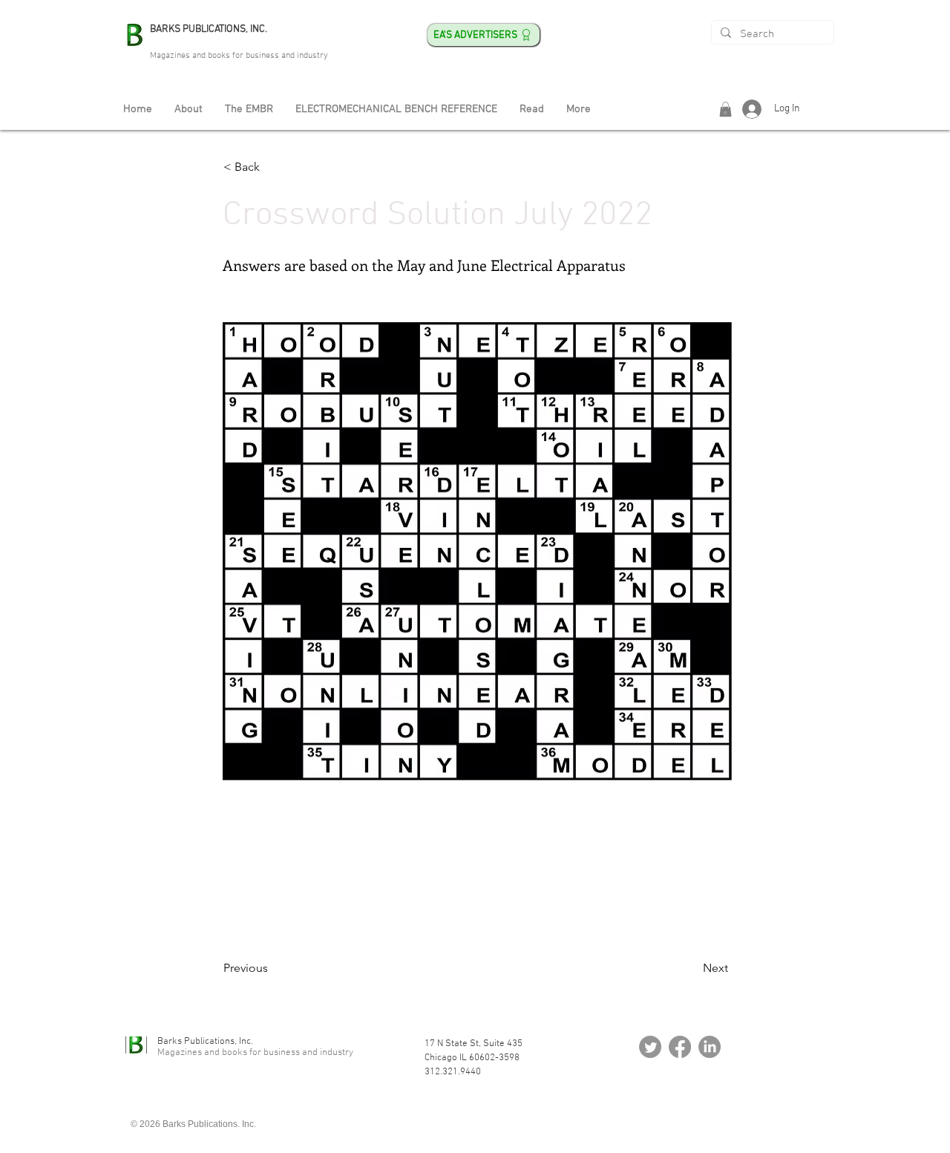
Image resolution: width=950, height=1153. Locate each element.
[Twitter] (650, 1047)
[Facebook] (680, 1047)
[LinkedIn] (709, 1047)
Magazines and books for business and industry (239, 55)
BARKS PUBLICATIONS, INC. (208, 29)
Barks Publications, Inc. (205, 1042)
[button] (725, 109)
